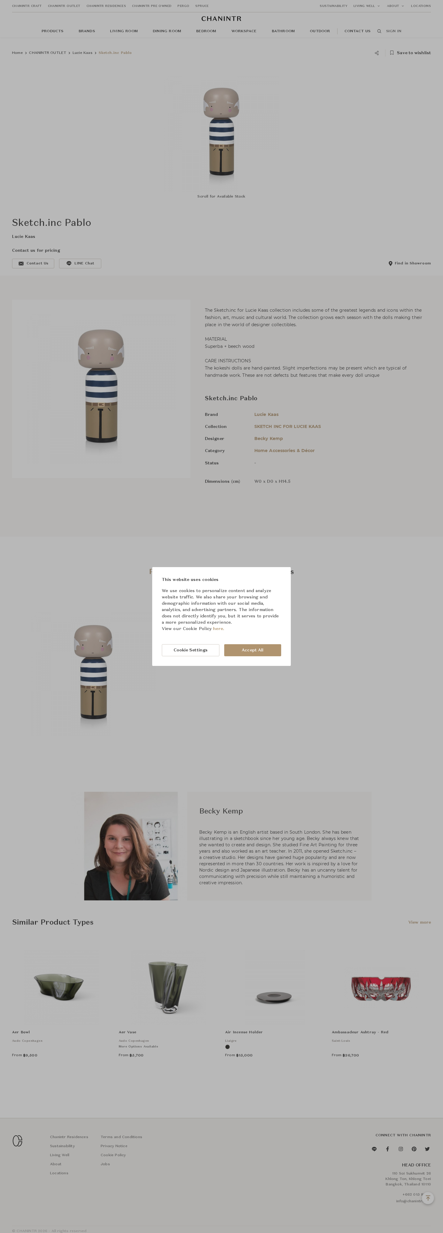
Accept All (252, 650)
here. (218, 629)
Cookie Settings (191, 650)
